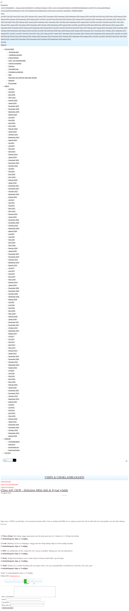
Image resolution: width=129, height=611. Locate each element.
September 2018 (16, 30)
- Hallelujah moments (24, 8)
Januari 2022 (33, 22)
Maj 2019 (69, 28)
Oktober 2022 (111, 19)
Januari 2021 (14, 25)
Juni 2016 (124, 33)
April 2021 (112, 22)
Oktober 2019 (27, 28)
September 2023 (24, 19)
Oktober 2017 (110, 30)
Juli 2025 (4, 16)
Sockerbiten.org (13, 447)
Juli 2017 (13, 33)
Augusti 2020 (66, 25)
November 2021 (54, 22)
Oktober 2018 (5, 30)
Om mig (3, 42)
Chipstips (92, 8)
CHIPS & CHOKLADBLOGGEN (64, 477)
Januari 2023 (80, 19)
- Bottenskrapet (8, 8)
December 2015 (46, 36)
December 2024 (52, 16)
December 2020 (24, 25)
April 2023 (62, 19)
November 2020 (35, 25)
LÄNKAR (8, 439)
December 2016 (67, 33)
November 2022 (101, 19)
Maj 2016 (4, 36)
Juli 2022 (119, 19)
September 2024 (74, 16)
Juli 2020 (74, 25)
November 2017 (99, 30)
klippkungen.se (15, 576)
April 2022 (8, 22)
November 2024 (63, 16)
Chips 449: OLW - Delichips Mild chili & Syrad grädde (34, 490)
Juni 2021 (99, 22)
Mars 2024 (113, 16)
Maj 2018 (47, 30)
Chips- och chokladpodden (58, 8)
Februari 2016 (26, 36)
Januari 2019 (101, 28)
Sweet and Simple (14, 450)
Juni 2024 (92, 16)
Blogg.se (3, 45)
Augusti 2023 (35, 19)
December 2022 (90, 19)
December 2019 (6, 28)
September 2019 (38, 28)
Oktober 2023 (14, 19)
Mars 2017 (40, 33)
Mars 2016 (18, 36)
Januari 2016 (36, 36)
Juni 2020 (80, 25)
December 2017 (88, 30)
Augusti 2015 (88, 36)
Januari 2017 (58, 33)
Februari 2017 (48, 33)
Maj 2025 (10, 16)
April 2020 (94, 25)
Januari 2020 (119, 25)
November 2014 (35, 39)
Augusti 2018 (26, 30)
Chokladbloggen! (14, 441)
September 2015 (77, 36)
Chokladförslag (103, 8)
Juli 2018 (34, 30)
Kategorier (4, 5)
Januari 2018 (79, 30)
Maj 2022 (11, 171)
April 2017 (32, 33)
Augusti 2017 (5, 33)
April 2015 (115, 36)
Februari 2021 (5, 25)
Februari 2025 (33, 16)
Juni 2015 (102, 36)
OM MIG (8, 453)
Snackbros (11, 444)
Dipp (23, 11)
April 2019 (76, 28)
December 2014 (24, 39)
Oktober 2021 (64, 22)
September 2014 (56, 39)
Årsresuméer (77, 11)
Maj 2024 (99, 16)
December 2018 (111, 28)
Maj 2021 (106, 22)
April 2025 (17, 16)
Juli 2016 (118, 33)
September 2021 (75, 22)
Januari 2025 (42, 16)
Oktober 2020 (46, 25)
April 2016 (10, 36)
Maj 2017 (26, 33)
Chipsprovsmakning (79, 8)
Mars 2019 (83, 28)
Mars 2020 (101, 25)
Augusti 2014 (66, 39)
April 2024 (105, 16)
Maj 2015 (109, 36)
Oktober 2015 (67, 36)
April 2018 (53, 30)
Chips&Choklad (40, 8)
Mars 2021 (120, 22)
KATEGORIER (9, 49)
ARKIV (7, 86)
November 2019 (17, 28)
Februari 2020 (110, 25)
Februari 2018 (69, 30)
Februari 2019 (92, 28)
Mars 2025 (24, 16)
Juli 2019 (56, 28)
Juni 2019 (62, 28)
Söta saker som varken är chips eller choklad (44, 11)
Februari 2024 (121, 16)
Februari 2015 (5, 39)
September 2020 (56, 25)
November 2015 (56, 36)
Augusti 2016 (110, 33)
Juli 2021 (93, 22)
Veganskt (67, 11)
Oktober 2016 (89, 33)
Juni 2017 (19, 33)
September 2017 (120, 30)
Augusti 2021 (85, 22)
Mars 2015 (123, 36)
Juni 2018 (40, 30)
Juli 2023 (42, 19)
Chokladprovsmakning (11, 11)
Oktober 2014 (46, 39)
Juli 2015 (96, 36)
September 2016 (99, 33)
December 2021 (43, 22)
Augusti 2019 (48, 28)
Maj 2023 (55, 19)
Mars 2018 (61, 30)
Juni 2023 (49, 19)
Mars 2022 (15, 22)
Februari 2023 (71, 19)
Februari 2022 (24, 22)
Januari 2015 (14, 39)
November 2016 (78, 33)
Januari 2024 (5, 19)
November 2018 (122, 28)
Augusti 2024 (84, 16)
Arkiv (2, 13)
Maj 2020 (87, 25)
